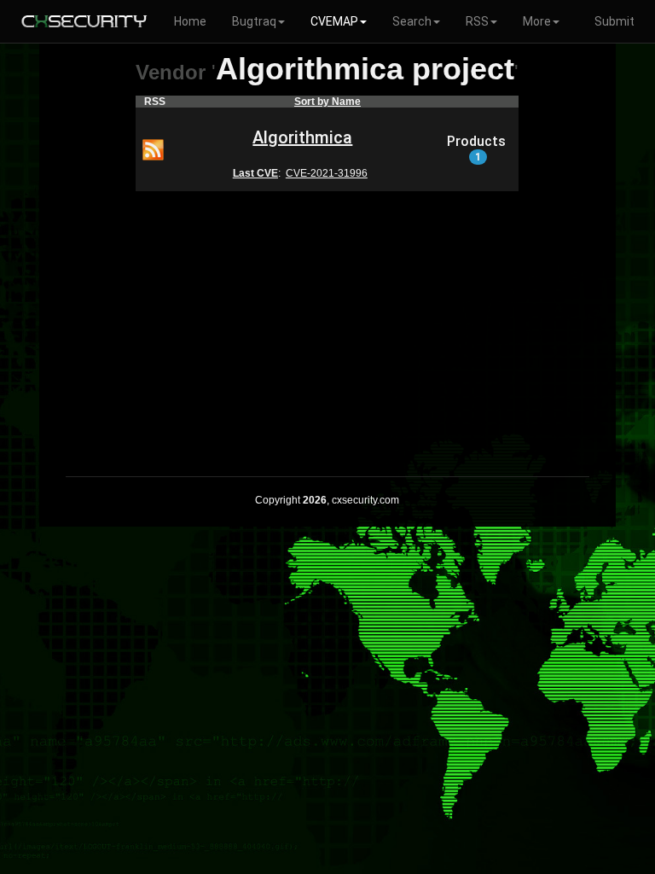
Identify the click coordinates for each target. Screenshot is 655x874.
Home (190, 21)
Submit (614, 21)
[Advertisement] (327, 322)
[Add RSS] (153, 148)
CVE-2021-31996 (327, 173)
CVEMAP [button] (334, 21)
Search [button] (412, 21)
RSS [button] (477, 21)
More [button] (537, 21)
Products (476, 148)
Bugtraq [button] (254, 21)
